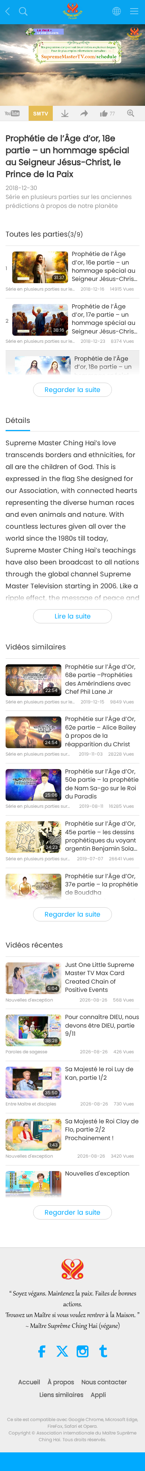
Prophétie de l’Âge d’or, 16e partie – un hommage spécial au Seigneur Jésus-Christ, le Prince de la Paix (104, 267)
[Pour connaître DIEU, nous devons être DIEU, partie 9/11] (33, 1030)
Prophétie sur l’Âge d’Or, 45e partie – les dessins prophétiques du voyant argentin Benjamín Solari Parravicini (101, 836)
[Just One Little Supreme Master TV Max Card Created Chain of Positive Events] (33, 978)
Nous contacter (104, 1382)
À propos (61, 1382)
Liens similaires (61, 1395)
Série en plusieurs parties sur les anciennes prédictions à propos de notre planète (69, 201)
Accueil (29, 1382)
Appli (98, 1395)
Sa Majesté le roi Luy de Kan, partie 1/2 (99, 1073)
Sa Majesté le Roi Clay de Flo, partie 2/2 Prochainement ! (102, 1129)
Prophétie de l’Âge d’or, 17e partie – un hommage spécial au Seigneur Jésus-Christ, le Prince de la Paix (104, 319)
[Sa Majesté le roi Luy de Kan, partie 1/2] (33, 1082)
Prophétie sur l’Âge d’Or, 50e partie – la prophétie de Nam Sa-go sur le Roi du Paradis (102, 784)
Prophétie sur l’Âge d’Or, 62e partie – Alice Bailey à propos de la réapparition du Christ (100, 731)
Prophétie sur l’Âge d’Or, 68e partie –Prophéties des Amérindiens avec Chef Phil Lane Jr (100, 679)
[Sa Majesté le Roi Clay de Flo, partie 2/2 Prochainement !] (33, 1135)
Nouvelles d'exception (97, 1174)
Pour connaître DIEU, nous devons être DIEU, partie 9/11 (102, 1025)
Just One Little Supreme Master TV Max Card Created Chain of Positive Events (99, 977)
